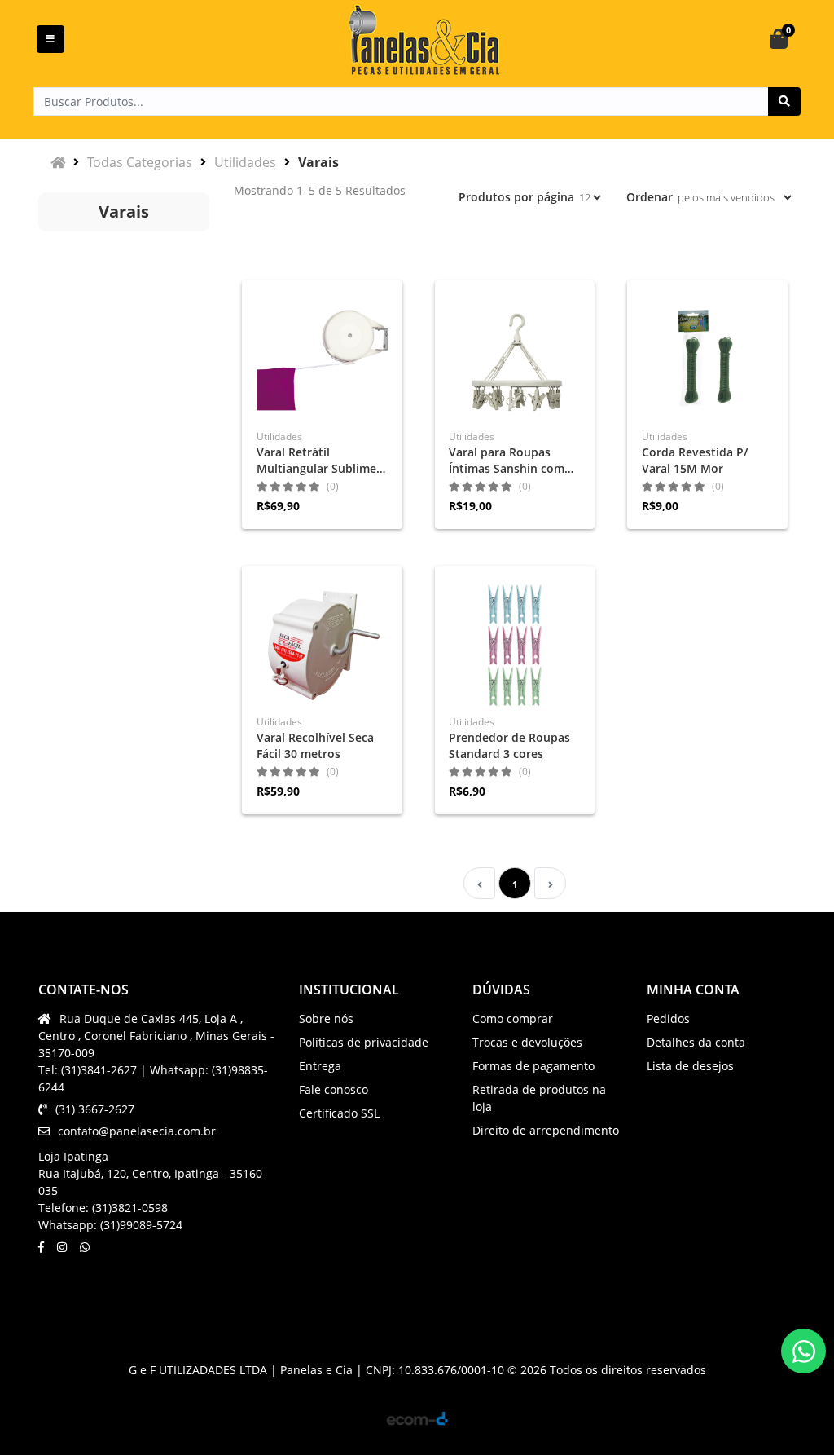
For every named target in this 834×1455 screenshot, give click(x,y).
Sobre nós (326, 1018)
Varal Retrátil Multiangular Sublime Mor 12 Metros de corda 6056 (316, 460)
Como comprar (512, 1018)
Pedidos (668, 1018)
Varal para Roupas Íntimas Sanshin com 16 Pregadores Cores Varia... (506, 460)
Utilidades (245, 162)
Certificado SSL (339, 1113)
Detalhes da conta (696, 1042)
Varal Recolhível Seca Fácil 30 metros (315, 745)
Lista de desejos (690, 1066)
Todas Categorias (139, 162)
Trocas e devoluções (527, 1042)
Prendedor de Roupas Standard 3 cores (509, 745)
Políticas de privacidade (363, 1042)
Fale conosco (333, 1089)
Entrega (320, 1066)
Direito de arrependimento (545, 1130)
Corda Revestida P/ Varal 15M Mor (695, 460)
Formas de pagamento (533, 1066)
